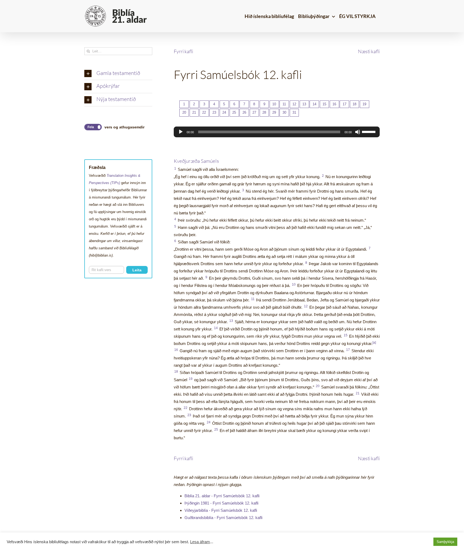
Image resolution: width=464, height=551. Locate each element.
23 (214, 112)
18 (354, 104)
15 (324, 104)
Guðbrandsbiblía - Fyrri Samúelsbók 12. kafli (223, 517)
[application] (277, 132)
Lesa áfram (200, 542)
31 (294, 112)
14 (314, 104)
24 (224, 112)
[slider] (369, 131)
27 (254, 112)
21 (194, 112)
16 (334, 104)
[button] (118, 73)
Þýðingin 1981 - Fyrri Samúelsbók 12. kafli (221, 503)
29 (274, 112)
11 (284, 104)
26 (244, 112)
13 (304, 104)
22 (204, 112)
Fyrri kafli (183, 51)
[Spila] (180, 132)
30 (284, 112)
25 (234, 112)
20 (184, 112)
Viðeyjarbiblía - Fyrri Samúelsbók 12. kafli (220, 510)
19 (364, 104)
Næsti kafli (369, 51)
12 (294, 104)
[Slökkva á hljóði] (357, 132)
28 (264, 112)
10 (274, 104)
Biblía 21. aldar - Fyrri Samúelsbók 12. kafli (221, 496)
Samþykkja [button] (445, 542)
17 (344, 104)
